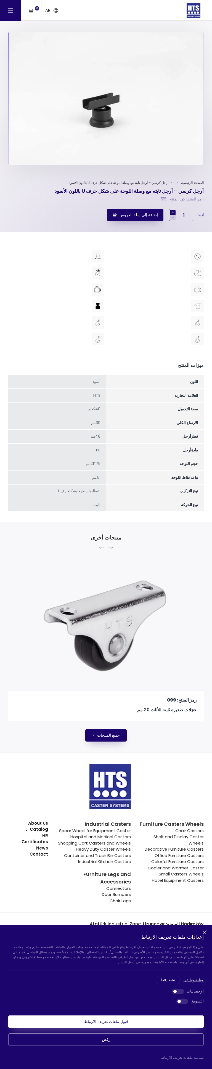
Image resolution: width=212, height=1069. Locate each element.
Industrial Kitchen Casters (104, 861)
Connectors (118, 888)
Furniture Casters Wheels (172, 824)
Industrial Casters (108, 824)
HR (45, 835)
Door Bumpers (116, 894)
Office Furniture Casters (179, 855)
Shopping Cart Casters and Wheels (94, 843)
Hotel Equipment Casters (178, 880)
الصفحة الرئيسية (192, 182)
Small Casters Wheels (181, 874)
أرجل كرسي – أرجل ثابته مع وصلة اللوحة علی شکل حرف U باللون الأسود (118, 182)
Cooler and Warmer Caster (176, 868)
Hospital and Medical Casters (100, 837)
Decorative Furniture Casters (174, 849)
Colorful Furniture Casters (177, 861)
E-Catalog (36, 829)
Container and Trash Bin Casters (97, 855)
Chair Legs (120, 901)
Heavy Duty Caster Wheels (103, 849)
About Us (38, 823)
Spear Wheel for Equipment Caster (95, 830)
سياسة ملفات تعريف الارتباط (182, 1057)
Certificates (35, 842)
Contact (39, 854)
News (42, 848)
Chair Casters (189, 830)
